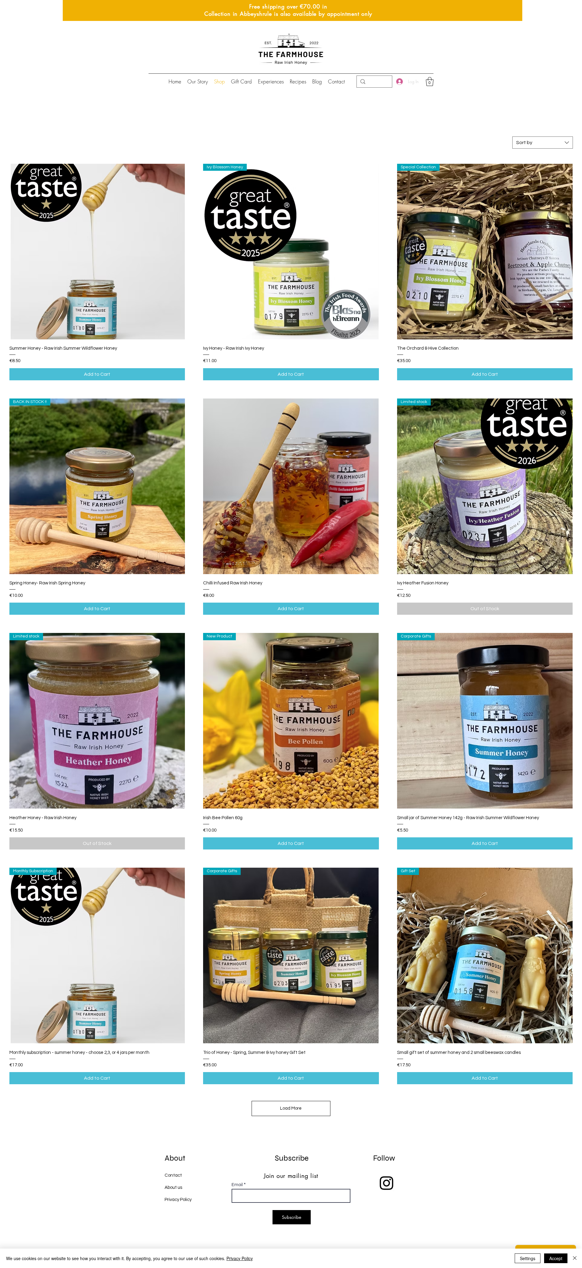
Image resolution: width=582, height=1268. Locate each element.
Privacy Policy (239, 1258)
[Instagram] (386, 1183)
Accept (555, 1258)
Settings (527, 1258)
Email (237, 1184)
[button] (429, 81)
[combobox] (542, 142)
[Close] (574, 1258)
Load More (291, 1108)
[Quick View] (97, 251)
